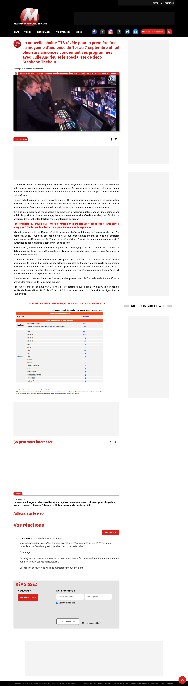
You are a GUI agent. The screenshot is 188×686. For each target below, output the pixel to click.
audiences (28, 68)
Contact (170, 683)
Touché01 (25, 538)
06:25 (22, 499)
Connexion (157, 3)
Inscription (169, 3)
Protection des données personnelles (144, 683)
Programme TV (63, 32)
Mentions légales (89, 683)
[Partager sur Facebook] (111, 139)
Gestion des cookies (121, 683)
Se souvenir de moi (67, 602)
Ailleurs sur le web (148, 306)
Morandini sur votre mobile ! (153, 32)
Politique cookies (104, 683)
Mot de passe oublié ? (91, 623)
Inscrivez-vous (28, 597)
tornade (18, 494)
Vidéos (27, 32)
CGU (162, 683)
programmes (38, 68)
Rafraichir (110, 532)
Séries (79, 32)
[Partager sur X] (116, 139)
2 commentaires (20, 139)
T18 (21, 68)
